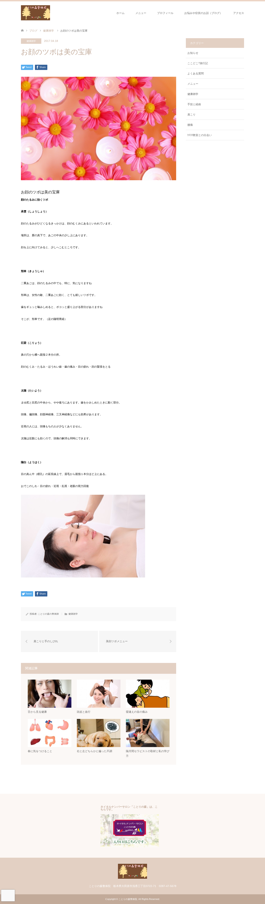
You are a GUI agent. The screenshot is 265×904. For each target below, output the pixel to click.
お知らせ (192, 52)
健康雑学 (31, 41)
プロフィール (165, 13)
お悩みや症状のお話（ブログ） (203, 13)
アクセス (238, 13)
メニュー (140, 13)
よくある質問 (195, 73)
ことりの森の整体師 (48, 614)
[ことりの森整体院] (50, 13)
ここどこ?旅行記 (197, 63)
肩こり (191, 114)
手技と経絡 (194, 104)
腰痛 (190, 124)
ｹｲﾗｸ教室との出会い (199, 135)
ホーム (120, 13)
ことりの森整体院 (128, 899)
